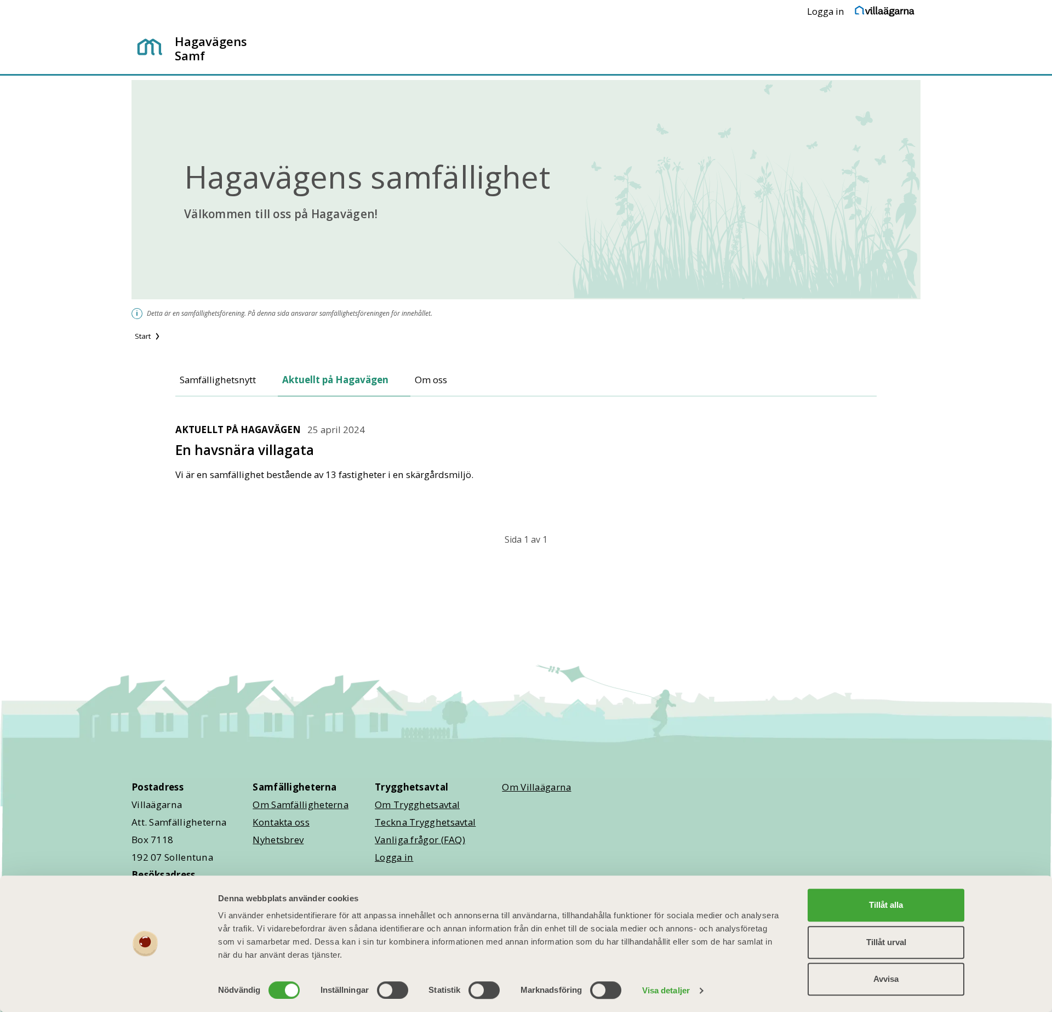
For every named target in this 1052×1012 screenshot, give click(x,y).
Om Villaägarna (536, 787)
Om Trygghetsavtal (417, 804)
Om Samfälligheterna (300, 804)
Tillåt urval (886, 942)
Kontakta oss (281, 822)
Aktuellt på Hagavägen (335, 379)
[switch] (392, 990)
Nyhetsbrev (278, 839)
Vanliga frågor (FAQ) (420, 839)
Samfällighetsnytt (218, 379)
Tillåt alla (886, 904)
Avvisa (886, 978)
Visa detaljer (666, 990)
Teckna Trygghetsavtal (425, 822)
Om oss (431, 379)
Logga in (825, 11)
